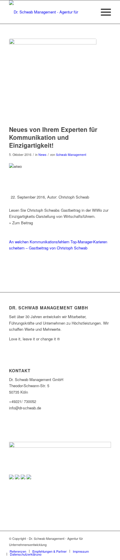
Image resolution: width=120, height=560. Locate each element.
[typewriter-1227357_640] (52, 81)
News (42, 154)
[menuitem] (103, 12)
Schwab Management (71, 154)
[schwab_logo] (50, 12)
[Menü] (103, 12)
